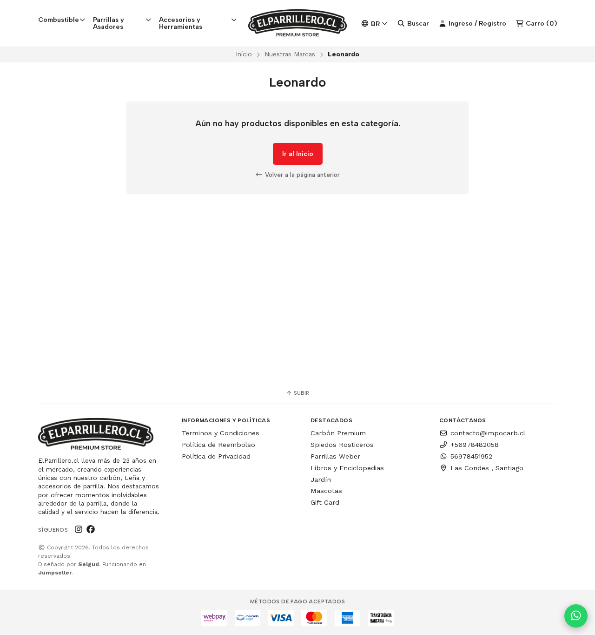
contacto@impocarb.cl (487, 433)
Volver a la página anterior (301, 174)
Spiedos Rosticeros (342, 444)
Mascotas (326, 490)
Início (244, 54)
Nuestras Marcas (289, 54)
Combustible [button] (58, 19)
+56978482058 (474, 444)
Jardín (321, 479)
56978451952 (471, 456)
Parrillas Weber (335, 456)
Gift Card (325, 502)
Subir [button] (300, 393)
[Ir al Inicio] (297, 23)
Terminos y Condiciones (220, 433)
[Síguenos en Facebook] (91, 529)
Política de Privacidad (216, 456)
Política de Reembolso (218, 444)
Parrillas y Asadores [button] (108, 22)
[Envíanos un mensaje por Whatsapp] (576, 616)
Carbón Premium (338, 433)
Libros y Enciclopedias (347, 468)
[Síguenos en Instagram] (78, 529)
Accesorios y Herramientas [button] (180, 22)
